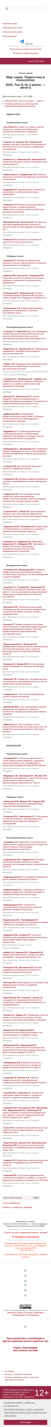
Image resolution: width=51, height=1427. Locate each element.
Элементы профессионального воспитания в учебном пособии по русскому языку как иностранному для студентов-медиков (25, 573)
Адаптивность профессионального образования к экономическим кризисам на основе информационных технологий (24, 546)
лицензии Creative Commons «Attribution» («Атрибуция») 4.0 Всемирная (25, 1313)
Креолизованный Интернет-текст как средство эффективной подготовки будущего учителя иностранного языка (25, 513)
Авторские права (10, 23)
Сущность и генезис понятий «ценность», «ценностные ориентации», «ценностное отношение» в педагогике (23, 129)
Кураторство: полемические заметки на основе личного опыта (22, 240)
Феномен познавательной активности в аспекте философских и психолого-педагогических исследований (25, 262)
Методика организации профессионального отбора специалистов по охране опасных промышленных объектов (25, 863)
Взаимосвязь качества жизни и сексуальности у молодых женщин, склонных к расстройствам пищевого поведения (25, 1017)
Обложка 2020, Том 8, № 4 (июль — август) (24, 101)
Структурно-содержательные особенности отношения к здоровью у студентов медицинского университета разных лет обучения (25, 1177)
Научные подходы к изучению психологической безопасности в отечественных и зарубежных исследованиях (24, 145)
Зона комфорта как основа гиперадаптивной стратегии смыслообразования (24, 803)
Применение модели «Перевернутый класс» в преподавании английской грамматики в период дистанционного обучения (25, 452)
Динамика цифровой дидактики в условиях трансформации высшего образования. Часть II (25, 481)
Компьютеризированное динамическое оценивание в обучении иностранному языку (23, 310)
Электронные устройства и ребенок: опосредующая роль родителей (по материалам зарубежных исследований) (25, 820)
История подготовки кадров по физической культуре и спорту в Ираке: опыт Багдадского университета (24, 295)
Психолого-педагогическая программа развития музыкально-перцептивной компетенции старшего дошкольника (25, 938)
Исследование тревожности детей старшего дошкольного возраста (25, 878)
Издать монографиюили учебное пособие (25, 1349)
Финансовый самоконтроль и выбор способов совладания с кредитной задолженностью (23, 954)
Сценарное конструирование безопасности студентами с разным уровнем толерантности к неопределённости (24, 1001)
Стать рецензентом (11, 1203)
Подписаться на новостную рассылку (25, 49)
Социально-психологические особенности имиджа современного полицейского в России (25, 922)
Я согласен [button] (25, 1422)
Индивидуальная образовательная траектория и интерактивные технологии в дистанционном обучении (25, 366)
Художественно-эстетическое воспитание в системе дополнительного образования (24, 191)
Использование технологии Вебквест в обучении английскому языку (24, 666)
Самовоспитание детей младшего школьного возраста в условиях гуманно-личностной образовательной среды (25, 382)
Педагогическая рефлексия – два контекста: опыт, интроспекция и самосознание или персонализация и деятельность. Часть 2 (25, 779)
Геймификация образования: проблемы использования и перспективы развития (25, 351)
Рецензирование (10, 36)
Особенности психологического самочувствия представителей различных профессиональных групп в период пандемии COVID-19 (24, 1048)
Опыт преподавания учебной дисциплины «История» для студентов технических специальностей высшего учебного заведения (24, 710)
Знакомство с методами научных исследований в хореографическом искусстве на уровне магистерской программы (25, 681)
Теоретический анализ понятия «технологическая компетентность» (25, 161)
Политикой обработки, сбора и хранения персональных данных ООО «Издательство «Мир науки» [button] (25, 1412)
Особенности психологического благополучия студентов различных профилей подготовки (22, 907)
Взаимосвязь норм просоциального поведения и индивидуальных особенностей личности (25, 1162)
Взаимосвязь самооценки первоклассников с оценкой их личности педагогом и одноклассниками (23, 1095)
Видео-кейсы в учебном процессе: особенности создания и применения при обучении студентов (25, 528)
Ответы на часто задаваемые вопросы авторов (25, 1232)
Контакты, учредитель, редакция (17, 1207)
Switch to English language (26, 53)
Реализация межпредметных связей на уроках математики (24, 695)
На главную (10, 1371)
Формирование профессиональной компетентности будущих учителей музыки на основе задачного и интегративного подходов (23, 417)
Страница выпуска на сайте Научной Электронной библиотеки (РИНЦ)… (21, 105)
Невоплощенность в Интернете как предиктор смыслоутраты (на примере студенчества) (25, 984)
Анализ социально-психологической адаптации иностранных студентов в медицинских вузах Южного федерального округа (25, 1112)
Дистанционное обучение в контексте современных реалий (22, 467)
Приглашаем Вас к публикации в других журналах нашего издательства (25, 1339)
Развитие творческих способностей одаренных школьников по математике (25, 176)
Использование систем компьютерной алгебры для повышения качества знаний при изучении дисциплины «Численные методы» (25, 728)
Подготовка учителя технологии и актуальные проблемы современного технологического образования (23, 279)
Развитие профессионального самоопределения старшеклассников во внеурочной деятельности (24, 1080)
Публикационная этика (12, 28)
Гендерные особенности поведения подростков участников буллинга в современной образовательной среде (24, 892)
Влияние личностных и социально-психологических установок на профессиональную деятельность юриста (22, 1064)
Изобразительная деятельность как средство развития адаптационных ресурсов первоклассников (25, 1130)
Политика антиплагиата (13, 32)
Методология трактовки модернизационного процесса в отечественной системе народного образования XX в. (24, 225)
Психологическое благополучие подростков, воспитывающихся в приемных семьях (23, 1032)
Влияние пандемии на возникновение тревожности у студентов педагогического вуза (22, 969)
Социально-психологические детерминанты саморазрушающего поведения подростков (25, 1146)
